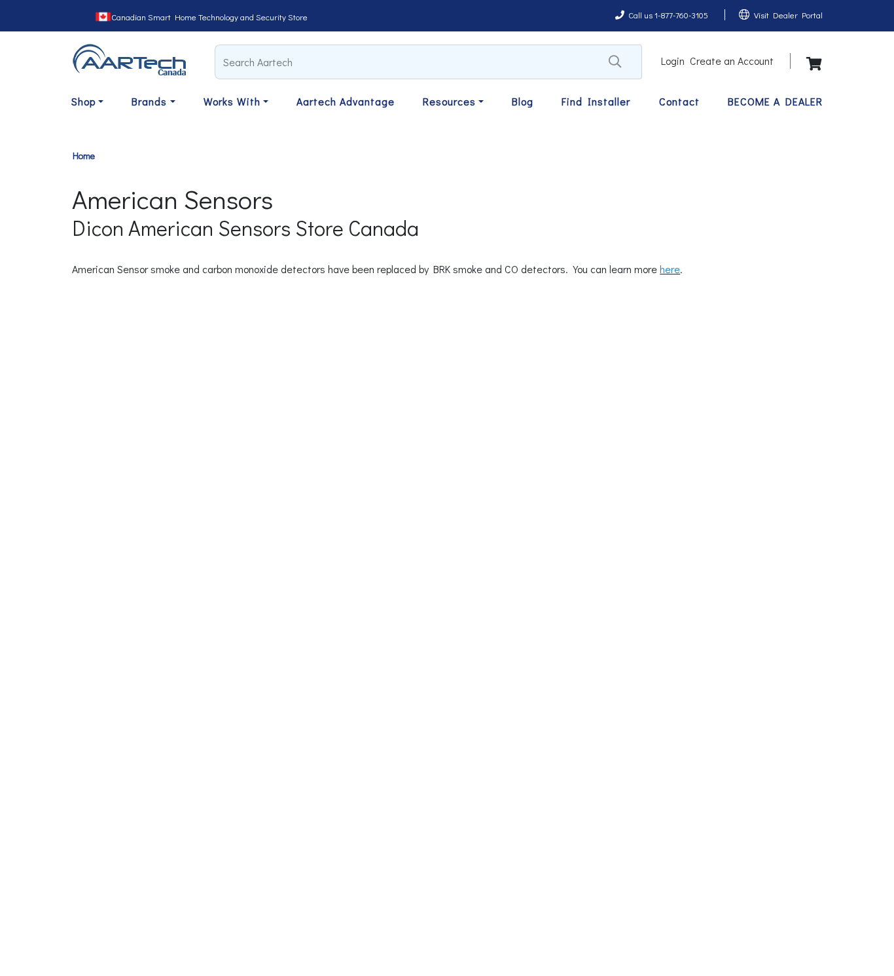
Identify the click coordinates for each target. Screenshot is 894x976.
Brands (149, 101)
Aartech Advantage (345, 101)
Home (84, 155)
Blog (522, 101)
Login (673, 60)
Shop (83, 101)
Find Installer (596, 101)
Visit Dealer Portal (788, 14)
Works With (232, 101)
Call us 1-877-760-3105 (668, 14)
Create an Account (732, 60)
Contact (679, 101)
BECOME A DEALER (775, 101)
